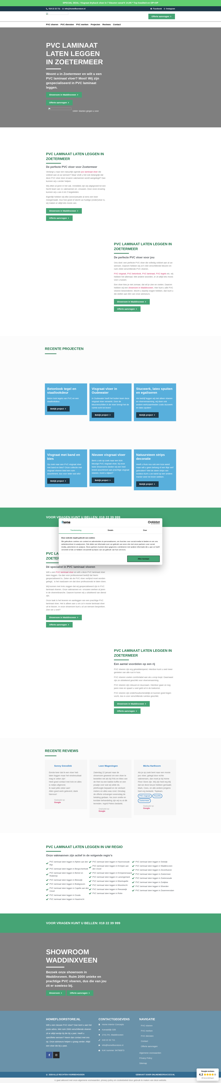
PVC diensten (67, 24)
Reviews (106, 24)
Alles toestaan (143, 559)
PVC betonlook (134, 274)
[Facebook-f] (49, 1055)
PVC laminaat (148, 274)
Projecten (95, 24)
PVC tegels (161, 274)
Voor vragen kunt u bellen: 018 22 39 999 (83, 517)
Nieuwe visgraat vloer (108, 455)
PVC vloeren (52, 24)
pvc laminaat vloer (89, 172)
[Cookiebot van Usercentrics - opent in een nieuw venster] (150, 522)
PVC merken (82, 24)
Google (57, 802)
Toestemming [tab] (75, 530)
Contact (117, 24)
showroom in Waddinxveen (140, 288)
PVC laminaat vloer (65, 572)
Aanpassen (108, 559)
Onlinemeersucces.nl (163, 1075)
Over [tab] (145, 530)
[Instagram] (56, 1055)
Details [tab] (110, 530)
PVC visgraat (120, 274)
